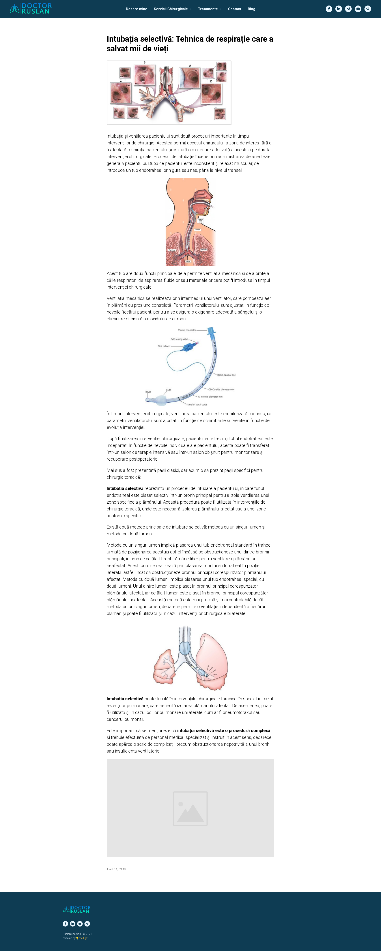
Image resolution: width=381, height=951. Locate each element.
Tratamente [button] (208, 9)
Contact (234, 9)
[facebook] (329, 9)
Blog (251, 9)
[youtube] (358, 9)
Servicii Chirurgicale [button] (171, 9)
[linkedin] (338, 9)
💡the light (82, 938)
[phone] (367, 9)
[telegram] (348, 9)
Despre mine (136, 9)
